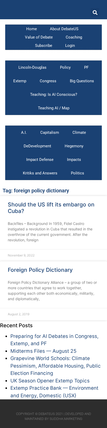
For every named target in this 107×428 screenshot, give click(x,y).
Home (31, 29)
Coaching (74, 37)
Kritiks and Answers (40, 173)
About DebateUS (64, 29)
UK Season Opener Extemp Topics (50, 381)
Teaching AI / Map (53, 108)
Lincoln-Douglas (32, 67)
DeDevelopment (37, 146)
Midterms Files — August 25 (43, 351)
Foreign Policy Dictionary (40, 270)
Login (70, 45)
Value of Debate (39, 37)
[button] (95, 12)
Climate (79, 132)
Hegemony (74, 146)
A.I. (24, 132)
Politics (77, 173)
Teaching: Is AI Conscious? (53, 94)
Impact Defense (40, 159)
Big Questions (82, 81)
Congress (48, 81)
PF (86, 67)
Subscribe (43, 45)
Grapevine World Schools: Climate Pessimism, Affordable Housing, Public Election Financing (55, 365)
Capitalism (49, 132)
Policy (65, 67)
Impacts (74, 159)
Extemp (19, 81)
